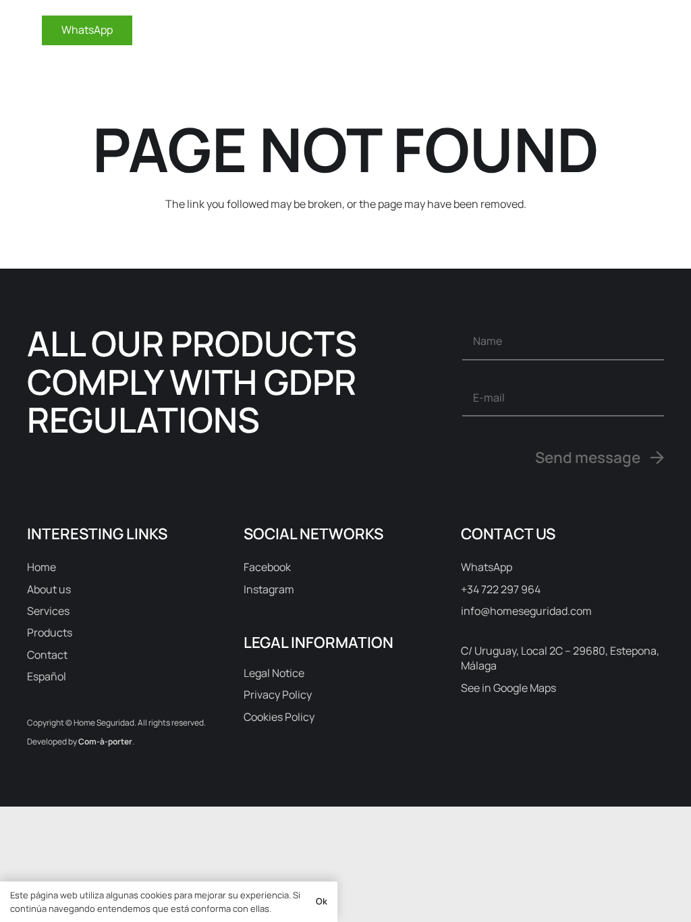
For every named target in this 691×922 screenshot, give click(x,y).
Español (46, 676)
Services (48, 610)
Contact (47, 654)
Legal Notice (274, 673)
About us (49, 589)
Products (49, 632)
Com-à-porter (105, 741)
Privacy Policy (278, 694)
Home (41, 567)
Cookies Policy (279, 716)
